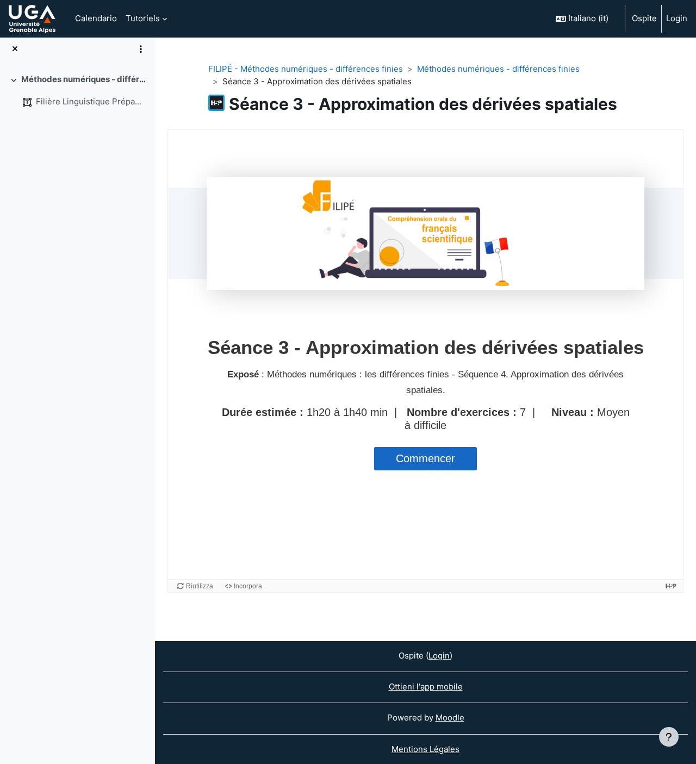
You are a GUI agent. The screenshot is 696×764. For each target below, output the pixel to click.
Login (676, 18)
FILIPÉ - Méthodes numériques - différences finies (305, 69)
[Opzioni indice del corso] (141, 49)
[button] (586, 19)
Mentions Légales (425, 749)
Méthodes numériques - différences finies (84, 79)
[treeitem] (77, 91)
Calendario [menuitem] (96, 18)
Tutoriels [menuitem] (143, 18)
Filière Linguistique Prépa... (88, 101)
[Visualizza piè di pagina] (669, 737)
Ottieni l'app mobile (426, 686)
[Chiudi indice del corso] (15, 49)
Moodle (450, 717)
